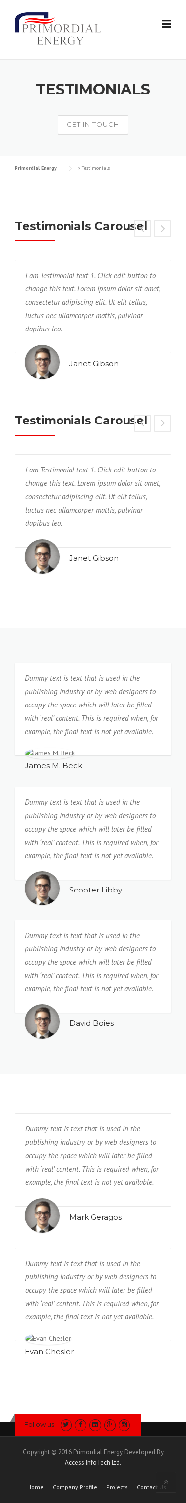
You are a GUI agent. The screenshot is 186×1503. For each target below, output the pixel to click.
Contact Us (151, 1487)
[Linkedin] (95, 1424)
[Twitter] (66, 1424)
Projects (117, 1487)
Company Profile (75, 1487)
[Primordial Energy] (58, 27)
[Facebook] (80, 1424)
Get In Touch (93, 124)
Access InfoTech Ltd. (93, 1462)
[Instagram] (124, 1424)
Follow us (39, 1424)
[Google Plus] (110, 1424)
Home (35, 1487)
